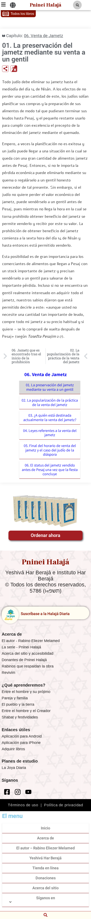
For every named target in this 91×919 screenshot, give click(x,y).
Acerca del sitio (45, 888)
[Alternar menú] (13, 5)
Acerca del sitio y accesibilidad (27, 653)
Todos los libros (22, 13)
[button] (77, 5)
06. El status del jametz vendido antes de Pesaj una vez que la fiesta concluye (50, 469)
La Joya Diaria (14, 768)
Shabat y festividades (20, 717)
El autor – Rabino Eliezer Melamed (45, 848)
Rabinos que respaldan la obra (28, 666)
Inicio (45, 828)
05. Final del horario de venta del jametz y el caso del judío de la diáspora (50, 450)
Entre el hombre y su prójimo (26, 692)
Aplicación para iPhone (21, 743)
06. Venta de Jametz (43, 35)
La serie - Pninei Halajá (21, 647)
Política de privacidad (63, 805)
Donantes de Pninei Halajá (24, 660)
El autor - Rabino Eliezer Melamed (31, 641)
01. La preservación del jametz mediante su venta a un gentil (50, 387)
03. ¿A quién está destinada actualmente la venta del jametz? (49, 417)
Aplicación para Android (22, 736)
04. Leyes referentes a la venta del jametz (50, 432)
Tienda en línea (45, 868)
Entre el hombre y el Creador (26, 711)
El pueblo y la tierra (18, 704)
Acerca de (45, 838)
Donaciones (46, 878)
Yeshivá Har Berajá (45, 858)
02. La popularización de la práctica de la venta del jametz (50, 402)
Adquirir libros (13, 749)
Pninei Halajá (45, 5)
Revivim (8, 672)
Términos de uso (23, 805)
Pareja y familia (15, 698)
